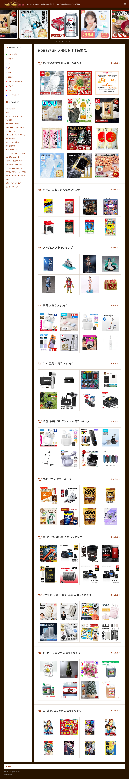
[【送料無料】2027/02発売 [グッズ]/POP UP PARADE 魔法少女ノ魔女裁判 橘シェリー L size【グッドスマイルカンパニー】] (48, 284)
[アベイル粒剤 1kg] (48, 669)
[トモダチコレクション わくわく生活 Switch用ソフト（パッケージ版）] (110, 227)
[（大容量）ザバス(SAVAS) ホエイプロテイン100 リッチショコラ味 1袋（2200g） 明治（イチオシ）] (89, 495)
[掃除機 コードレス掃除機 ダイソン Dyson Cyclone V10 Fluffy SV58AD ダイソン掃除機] (110, 322)
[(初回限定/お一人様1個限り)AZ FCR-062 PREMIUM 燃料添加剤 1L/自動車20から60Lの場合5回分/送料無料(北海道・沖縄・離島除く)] (48, 574)
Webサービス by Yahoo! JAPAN (12, 771)
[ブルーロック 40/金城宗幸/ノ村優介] (89, 748)
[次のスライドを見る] (76, 41)
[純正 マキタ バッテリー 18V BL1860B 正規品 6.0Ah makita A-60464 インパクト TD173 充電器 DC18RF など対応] (110, 400)
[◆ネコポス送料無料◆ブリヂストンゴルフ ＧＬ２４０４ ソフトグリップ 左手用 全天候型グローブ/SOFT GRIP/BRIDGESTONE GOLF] (69, 495)
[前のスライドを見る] (53, 41)
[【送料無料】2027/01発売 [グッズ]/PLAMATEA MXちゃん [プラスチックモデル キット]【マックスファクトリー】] (89, 264)
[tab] (56, 41)
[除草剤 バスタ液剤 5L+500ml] (48, 690)
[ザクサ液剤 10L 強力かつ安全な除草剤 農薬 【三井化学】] (69, 690)
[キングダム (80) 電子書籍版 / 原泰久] (110, 727)
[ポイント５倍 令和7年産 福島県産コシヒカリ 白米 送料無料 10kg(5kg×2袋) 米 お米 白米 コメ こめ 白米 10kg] (107, 138)
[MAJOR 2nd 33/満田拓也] (48, 748)
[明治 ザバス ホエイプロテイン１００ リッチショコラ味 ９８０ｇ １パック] (110, 495)
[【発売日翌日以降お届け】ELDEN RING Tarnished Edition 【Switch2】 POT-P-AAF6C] (69, 227)
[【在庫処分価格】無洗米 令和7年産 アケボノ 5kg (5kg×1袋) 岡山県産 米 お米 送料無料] (52, 110)
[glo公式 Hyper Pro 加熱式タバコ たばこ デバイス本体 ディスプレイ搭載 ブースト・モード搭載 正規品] (110, 458)
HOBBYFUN (14, 4)
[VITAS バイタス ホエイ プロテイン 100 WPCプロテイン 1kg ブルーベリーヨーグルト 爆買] (110, 516)
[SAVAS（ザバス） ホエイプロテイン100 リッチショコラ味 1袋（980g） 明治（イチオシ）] (89, 516)
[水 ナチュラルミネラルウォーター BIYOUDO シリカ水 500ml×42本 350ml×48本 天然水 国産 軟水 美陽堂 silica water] (79, 165)
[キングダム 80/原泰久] (48, 727)
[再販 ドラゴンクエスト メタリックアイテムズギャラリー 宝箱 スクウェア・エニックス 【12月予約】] (110, 284)
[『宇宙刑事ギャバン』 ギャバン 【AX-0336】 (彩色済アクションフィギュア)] (48, 264)
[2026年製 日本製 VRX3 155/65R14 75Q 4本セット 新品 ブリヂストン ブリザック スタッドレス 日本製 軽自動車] (69, 574)
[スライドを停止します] (72, 41)
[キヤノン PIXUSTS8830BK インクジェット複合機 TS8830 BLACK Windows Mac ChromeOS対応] (69, 380)
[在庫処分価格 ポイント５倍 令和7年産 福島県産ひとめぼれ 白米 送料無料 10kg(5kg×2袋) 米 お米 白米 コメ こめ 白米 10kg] (52, 138)
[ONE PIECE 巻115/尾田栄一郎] (89, 727)
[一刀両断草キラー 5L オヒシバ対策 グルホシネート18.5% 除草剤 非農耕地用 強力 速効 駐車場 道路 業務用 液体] (110, 669)
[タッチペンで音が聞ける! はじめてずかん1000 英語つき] (69, 727)
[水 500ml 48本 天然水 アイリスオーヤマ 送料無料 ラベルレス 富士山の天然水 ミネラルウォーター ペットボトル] (52, 83)
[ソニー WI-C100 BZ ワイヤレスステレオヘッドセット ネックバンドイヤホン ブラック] (48, 458)
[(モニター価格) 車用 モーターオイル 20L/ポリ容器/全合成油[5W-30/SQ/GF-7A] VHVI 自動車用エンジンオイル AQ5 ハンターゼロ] (89, 553)
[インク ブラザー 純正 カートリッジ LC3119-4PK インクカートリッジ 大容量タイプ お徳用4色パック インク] (89, 400)
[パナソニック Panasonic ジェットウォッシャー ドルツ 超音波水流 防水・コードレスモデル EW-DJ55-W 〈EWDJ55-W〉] (110, 342)
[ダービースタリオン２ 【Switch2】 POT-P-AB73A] (89, 227)
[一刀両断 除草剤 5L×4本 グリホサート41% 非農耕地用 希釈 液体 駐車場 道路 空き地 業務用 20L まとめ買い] (110, 690)
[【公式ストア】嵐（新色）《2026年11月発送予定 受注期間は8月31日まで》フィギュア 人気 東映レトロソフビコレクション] (69, 284)
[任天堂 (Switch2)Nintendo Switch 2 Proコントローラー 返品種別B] (48, 227)
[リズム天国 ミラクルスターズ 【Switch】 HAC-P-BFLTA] (48, 206)
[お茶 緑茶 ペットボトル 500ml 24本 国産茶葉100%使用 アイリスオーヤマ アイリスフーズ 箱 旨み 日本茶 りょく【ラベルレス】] (79, 110)
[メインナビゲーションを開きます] (125, 4)
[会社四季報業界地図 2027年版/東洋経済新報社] (110, 748)
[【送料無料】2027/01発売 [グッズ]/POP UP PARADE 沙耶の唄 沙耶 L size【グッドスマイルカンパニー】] (110, 264)
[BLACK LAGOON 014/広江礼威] (69, 748)
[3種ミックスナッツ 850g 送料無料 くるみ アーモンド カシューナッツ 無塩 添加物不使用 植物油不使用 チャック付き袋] (107, 165)
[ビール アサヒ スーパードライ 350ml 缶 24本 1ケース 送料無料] (33, 24)
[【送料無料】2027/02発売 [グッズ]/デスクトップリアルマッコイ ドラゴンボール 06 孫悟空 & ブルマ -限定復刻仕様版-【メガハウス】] (69, 264)
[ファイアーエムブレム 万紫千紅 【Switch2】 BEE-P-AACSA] (69, 206)
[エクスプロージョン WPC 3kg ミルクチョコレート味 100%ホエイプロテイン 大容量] (69, 516)
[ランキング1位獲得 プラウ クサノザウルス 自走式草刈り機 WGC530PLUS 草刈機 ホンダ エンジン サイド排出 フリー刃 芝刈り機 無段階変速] (48, 400)
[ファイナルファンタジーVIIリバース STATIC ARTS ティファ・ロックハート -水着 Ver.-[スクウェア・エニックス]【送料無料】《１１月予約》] (89, 284)
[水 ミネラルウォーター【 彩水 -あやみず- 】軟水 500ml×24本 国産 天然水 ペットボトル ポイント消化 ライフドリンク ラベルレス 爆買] (52, 165)
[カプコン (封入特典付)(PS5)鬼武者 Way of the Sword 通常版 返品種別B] (89, 206)
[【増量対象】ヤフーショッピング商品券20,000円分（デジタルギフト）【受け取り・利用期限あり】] (107, 83)
